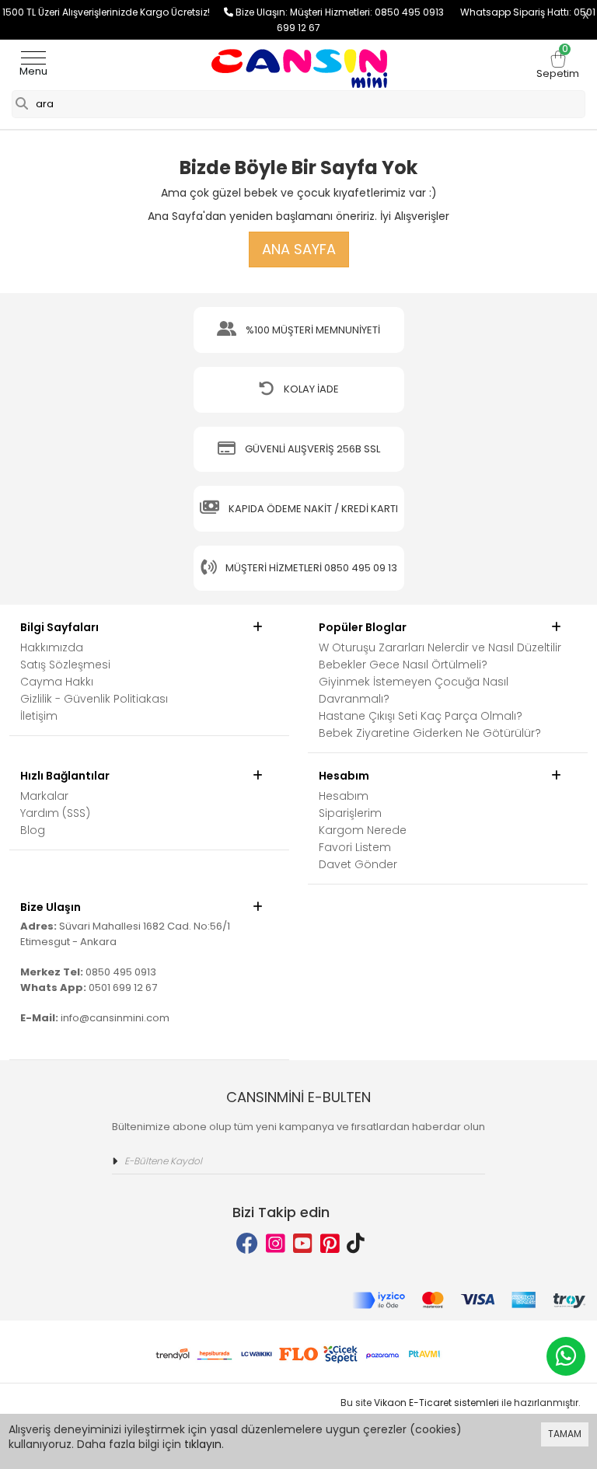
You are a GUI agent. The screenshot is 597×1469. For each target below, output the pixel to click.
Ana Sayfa (299, 249)
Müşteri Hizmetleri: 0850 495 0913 (375, 12)
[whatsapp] (565, 1356)
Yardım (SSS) (55, 813)
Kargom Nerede (363, 830)
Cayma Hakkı (56, 681)
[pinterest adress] (330, 1244)
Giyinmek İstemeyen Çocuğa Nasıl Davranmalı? (413, 690)
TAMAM (564, 1433)
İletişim (39, 716)
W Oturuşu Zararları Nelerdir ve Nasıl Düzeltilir (440, 647)
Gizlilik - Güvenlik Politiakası (94, 699)
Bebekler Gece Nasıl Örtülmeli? (403, 664)
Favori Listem (355, 847)
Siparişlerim (350, 813)
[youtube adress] (302, 1244)
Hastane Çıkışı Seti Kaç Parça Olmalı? (420, 716)
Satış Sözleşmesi (65, 664)
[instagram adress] (275, 1244)
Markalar (44, 796)
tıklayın (203, 1444)
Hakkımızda (51, 647)
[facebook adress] (247, 1244)
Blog (32, 830)
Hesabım (343, 796)
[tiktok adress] (356, 1244)
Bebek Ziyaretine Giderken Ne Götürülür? (430, 733)
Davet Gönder (358, 864)
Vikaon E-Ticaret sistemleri (436, 1402)
